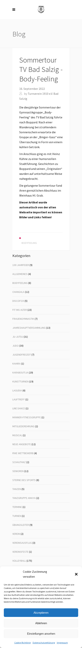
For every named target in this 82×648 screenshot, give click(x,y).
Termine (17, 507)
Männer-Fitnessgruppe (26, 417)
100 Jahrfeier (20, 265)
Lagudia (17, 390)
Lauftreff (18, 399)
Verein (16, 534)
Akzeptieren (41, 612)
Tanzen (16, 489)
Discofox (18, 301)
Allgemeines (19, 274)
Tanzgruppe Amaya (24, 498)
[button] (76, 574)
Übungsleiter (20, 525)
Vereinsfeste (20, 551)
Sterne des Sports (24, 480)
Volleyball (19, 560)
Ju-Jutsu (17, 336)
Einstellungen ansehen (41, 633)
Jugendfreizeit (21, 354)
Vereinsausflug (22, 542)
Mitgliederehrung (23, 426)
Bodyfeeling (20, 283)
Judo (15, 345)
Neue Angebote (21, 444)
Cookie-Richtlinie (22, 642)
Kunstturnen (20, 381)
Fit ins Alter (19, 310)
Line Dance (18, 408)
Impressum (62, 642)
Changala (18, 292)
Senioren (18, 471)
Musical (17, 435)
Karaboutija (20, 372)
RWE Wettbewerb (22, 453)
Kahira (16, 363)
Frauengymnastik (23, 318)
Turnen (16, 516)
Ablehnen (41, 623)
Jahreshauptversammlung (29, 327)
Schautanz (19, 462)
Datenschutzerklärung (44, 642)
